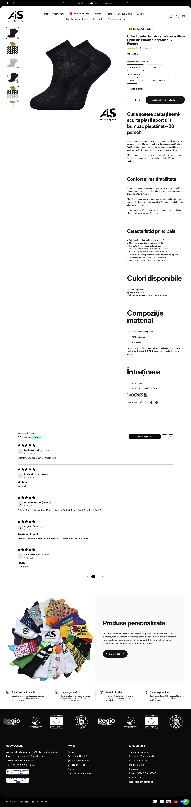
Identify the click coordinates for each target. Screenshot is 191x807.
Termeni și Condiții (138, 752)
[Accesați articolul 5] (12, 91)
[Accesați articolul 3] (12, 62)
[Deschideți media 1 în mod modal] (69, 75)
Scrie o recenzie (144, 436)
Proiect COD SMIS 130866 (142, 773)
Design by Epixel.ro (39, 802)
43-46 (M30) (154, 67)
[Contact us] (186, 802)
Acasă (71, 752)
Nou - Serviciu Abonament (81, 773)
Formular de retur (138, 769)
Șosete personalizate (78, 760)
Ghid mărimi (135, 777)
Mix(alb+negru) (159, 80)
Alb (143, 80)
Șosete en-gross (76, 764)
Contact (72, 769)
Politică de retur (137, 764)
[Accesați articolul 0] (12, 33)
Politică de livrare (138, 760)
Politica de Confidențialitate (143, 756)
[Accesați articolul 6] (12, 106)
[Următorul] (127, 3)
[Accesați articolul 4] (12, 77)
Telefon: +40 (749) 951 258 (20, 764)
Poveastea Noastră (77, 756)
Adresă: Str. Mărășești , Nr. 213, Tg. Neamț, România (32, 752)
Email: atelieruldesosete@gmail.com (24, 756)
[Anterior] (63, 3)
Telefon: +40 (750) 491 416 (20, 760)
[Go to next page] (103, 576)
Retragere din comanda (141, 781)
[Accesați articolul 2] (12, 47)
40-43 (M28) (135, 67)
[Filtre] (164, 436)
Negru (132, 80)
